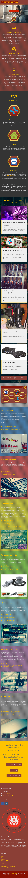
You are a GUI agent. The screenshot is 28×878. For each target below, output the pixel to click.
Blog (2, 862)
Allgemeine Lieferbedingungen (7, 867)
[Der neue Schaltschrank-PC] (14, 352)
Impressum (3, 865)
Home (2, 856)
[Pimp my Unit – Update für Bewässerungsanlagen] (14, 276)
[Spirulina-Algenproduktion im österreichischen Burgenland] (14, 213)
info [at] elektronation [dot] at (9, 795)
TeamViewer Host (10, 175)
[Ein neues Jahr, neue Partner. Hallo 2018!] (14, 241)
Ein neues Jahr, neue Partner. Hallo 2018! (12, 250)
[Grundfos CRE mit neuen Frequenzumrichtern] (14, 316)
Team (2, 863)
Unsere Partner (4, 860)
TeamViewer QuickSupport (6, 177)
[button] (26, 2)
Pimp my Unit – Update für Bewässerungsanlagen (9, 291)
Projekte (3, 857)
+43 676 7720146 (6, 793)
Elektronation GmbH (13, 873)
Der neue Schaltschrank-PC (9, 362)
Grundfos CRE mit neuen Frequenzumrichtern (13, 331)
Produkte (3, 859)
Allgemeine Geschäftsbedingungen (8, 866)
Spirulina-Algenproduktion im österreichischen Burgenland (14, 223)
